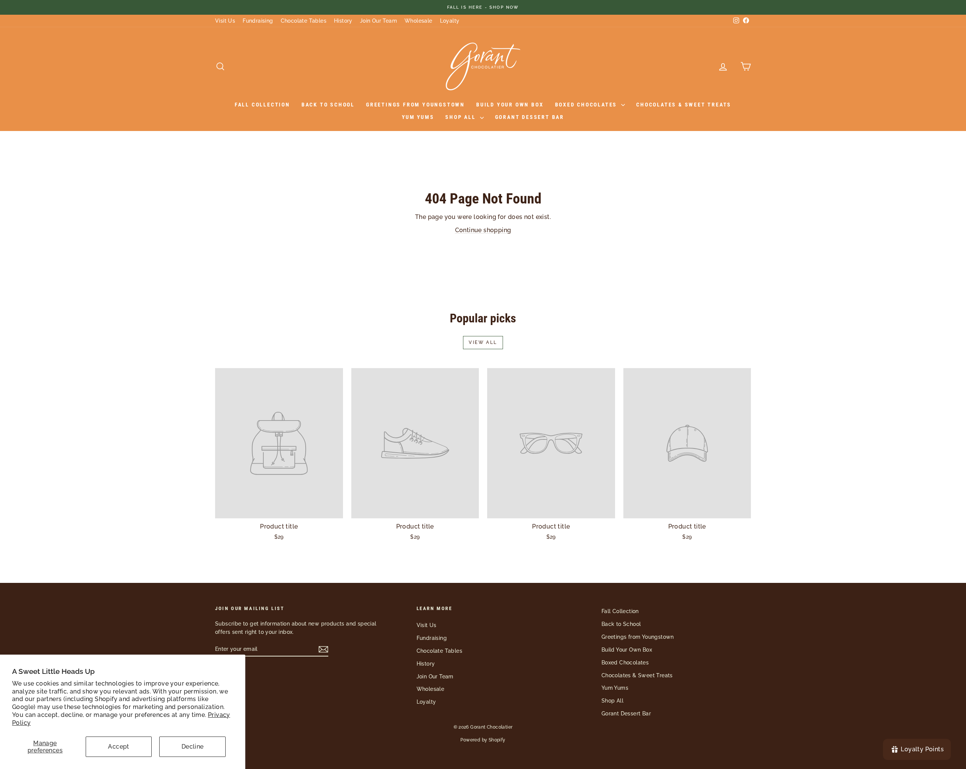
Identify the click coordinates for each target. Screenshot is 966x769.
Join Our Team (378, 21)
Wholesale (418, 21)
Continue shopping (483, 230)
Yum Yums (418, 117)
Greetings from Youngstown (415, 105)
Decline (193, 746)
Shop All (461, 117)
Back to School (328, 105)
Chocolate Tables (303, 21)
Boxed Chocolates (587, 105)
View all (483, 342)
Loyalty (450, 21)
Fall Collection (262, 105)
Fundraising (258, 21)
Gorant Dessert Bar (529, 117)
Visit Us (225, 21)
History (343, 21)
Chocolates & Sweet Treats (683, 105)
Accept (118, 746)
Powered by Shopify (482, 740)
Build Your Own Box (509, 105)
